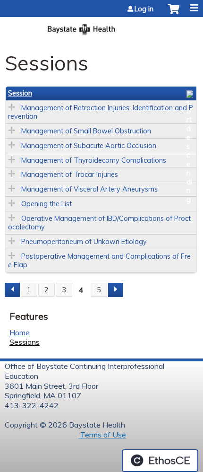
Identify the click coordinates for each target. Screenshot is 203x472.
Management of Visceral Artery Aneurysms (89, 189)
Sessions (24, 342)
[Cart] (173, 14)
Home (19, 332)
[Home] (101, 26)
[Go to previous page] (12, 290)
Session (20, 93)
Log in (144, 9)
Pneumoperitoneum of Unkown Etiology (84, 241)
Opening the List (46, 204)
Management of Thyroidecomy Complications (93, 160)
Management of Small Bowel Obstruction (86, 131)
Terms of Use (102, 434)
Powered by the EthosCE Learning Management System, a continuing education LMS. (160, 460)
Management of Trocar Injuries (69, 174)
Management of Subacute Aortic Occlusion (88, 145)
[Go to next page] (115, 290)
